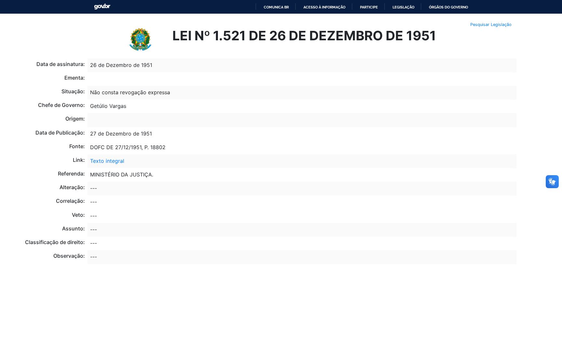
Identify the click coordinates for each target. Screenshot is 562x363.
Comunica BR (276, 7)
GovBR (102, 7)
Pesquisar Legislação (491, 24)
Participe (369, 7)
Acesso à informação (324, 7)
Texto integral (107, 161)
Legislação (403, 7)
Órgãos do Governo (448, 7)
